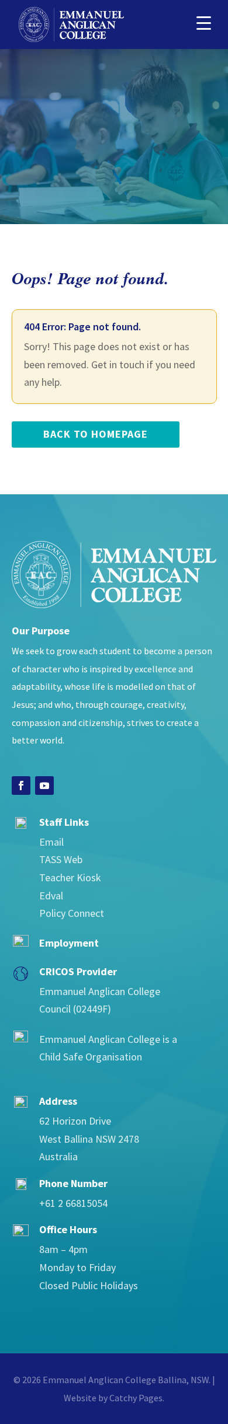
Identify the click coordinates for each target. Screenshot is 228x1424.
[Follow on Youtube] (44, 785)
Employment (69, 943)
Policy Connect (71, 913)
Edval (51, 895)
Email (51, 842)
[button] (203, 22)
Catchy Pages (136, 1398)
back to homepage (95, 434)
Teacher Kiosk (70, 877)
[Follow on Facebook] (21, 785)
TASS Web (60, 859)
